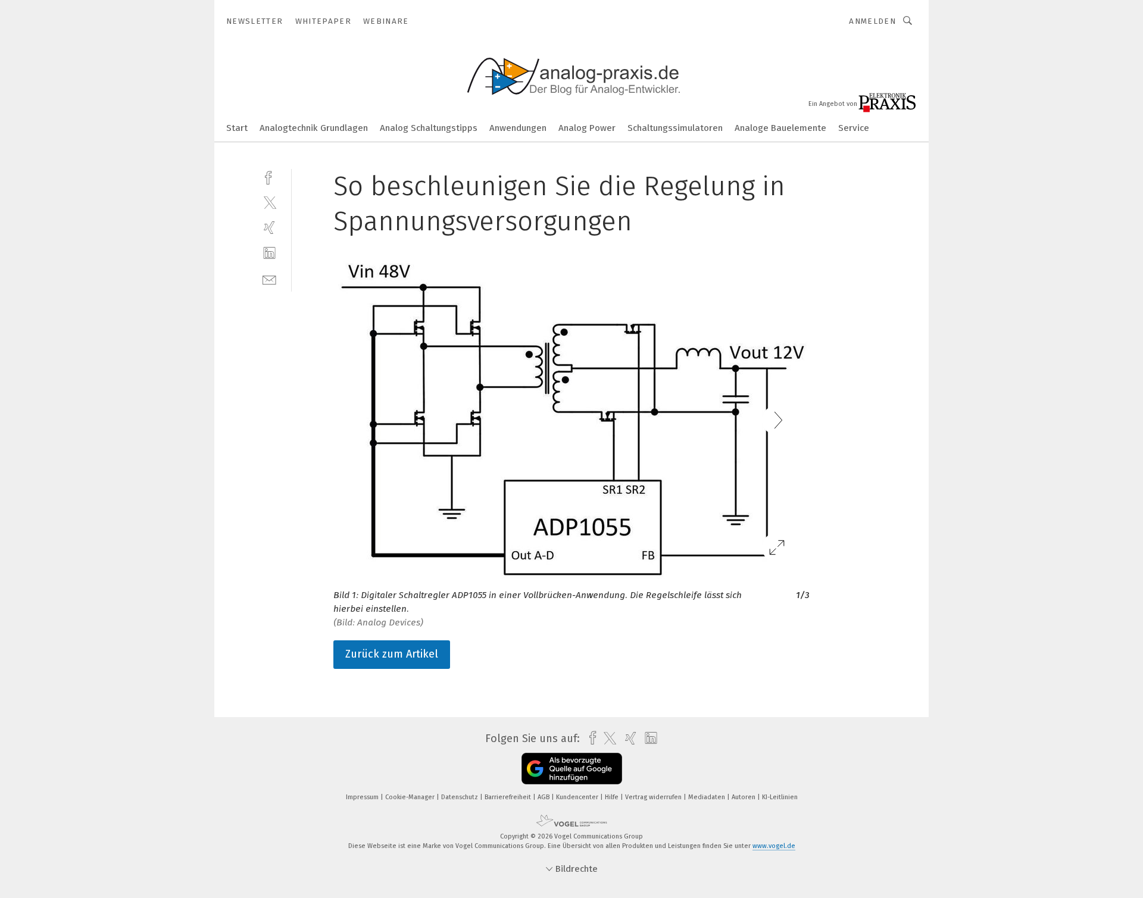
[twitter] (269, 202)
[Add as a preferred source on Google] (571, 768)
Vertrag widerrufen (654, 797)
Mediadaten (707, 797)
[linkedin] (269, 253)
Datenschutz (460, 797)
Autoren (744, 797)
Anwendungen (517, 128)
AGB (544, 797)
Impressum (363, 797)
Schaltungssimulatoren (675, 128)
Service (853, 128)
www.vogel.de (773, 846)
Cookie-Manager (410, 797)
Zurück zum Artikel (391, 654)
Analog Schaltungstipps (428, 128)
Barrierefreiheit (509, 797)
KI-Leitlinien (780, 797)
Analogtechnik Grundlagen (314, 128)
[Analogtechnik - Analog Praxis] (237, 127)
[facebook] (269, 176)
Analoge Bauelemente (780, 128)
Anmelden (872, 21)
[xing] (269, 227)
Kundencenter (578, 797)
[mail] (269, 278)
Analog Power (587, 128)
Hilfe (612, 797)
